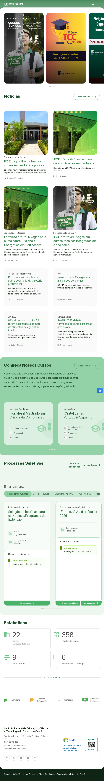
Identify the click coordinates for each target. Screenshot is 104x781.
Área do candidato (68, 603)
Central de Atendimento (101, 18)
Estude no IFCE (84, 494)
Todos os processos (84, 465)
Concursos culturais (41, 494)
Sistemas (98, 18)
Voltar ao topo (54, 677)
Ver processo (27, 603)
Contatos (96, 18)
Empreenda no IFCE (64, 494)
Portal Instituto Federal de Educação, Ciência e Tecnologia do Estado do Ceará (17, 4)
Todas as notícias (86, 96)
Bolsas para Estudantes (17, 494)
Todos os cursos (87, 365)
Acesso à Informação (94, 18)
